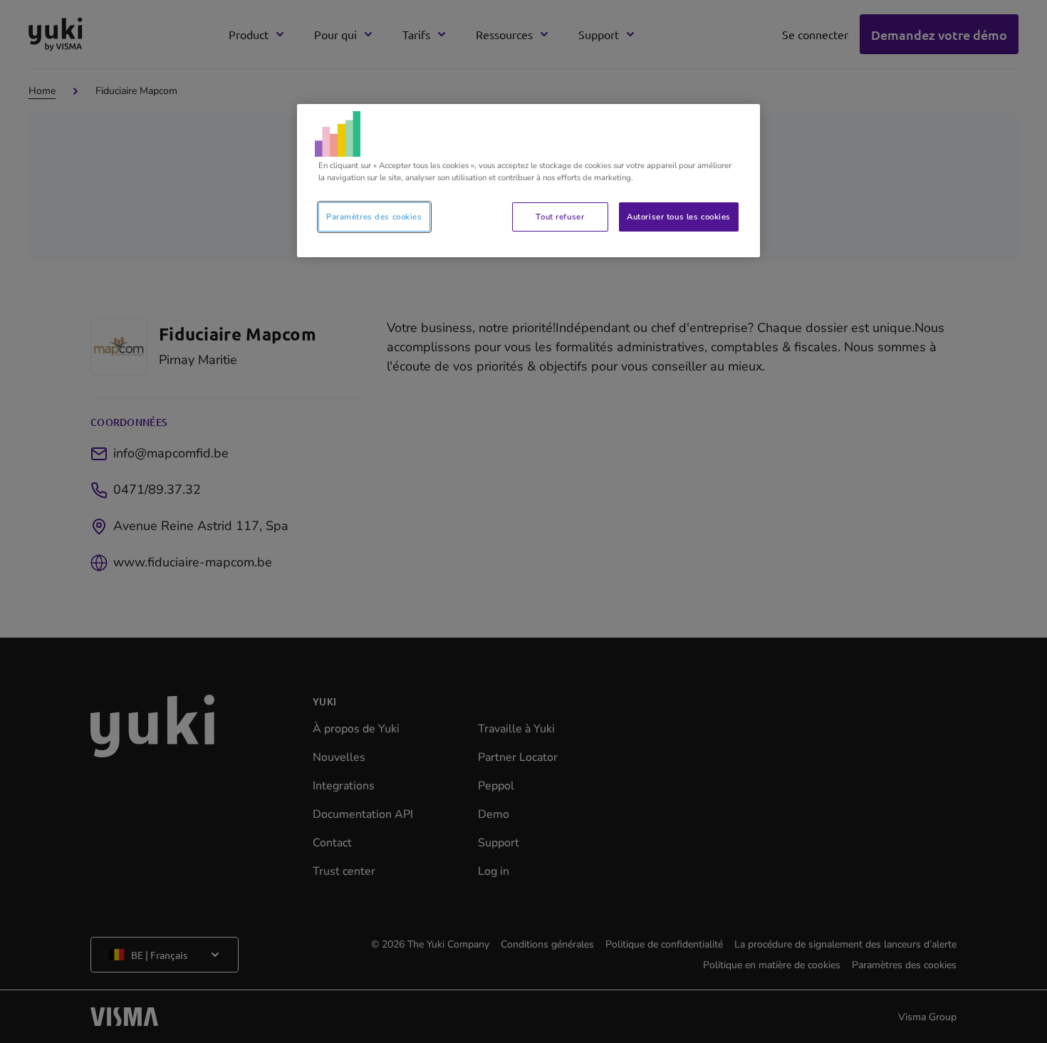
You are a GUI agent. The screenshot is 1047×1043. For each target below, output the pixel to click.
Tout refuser (560, 216)
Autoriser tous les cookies (679, 216)
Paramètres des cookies (374, 216)
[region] (528, 180)
